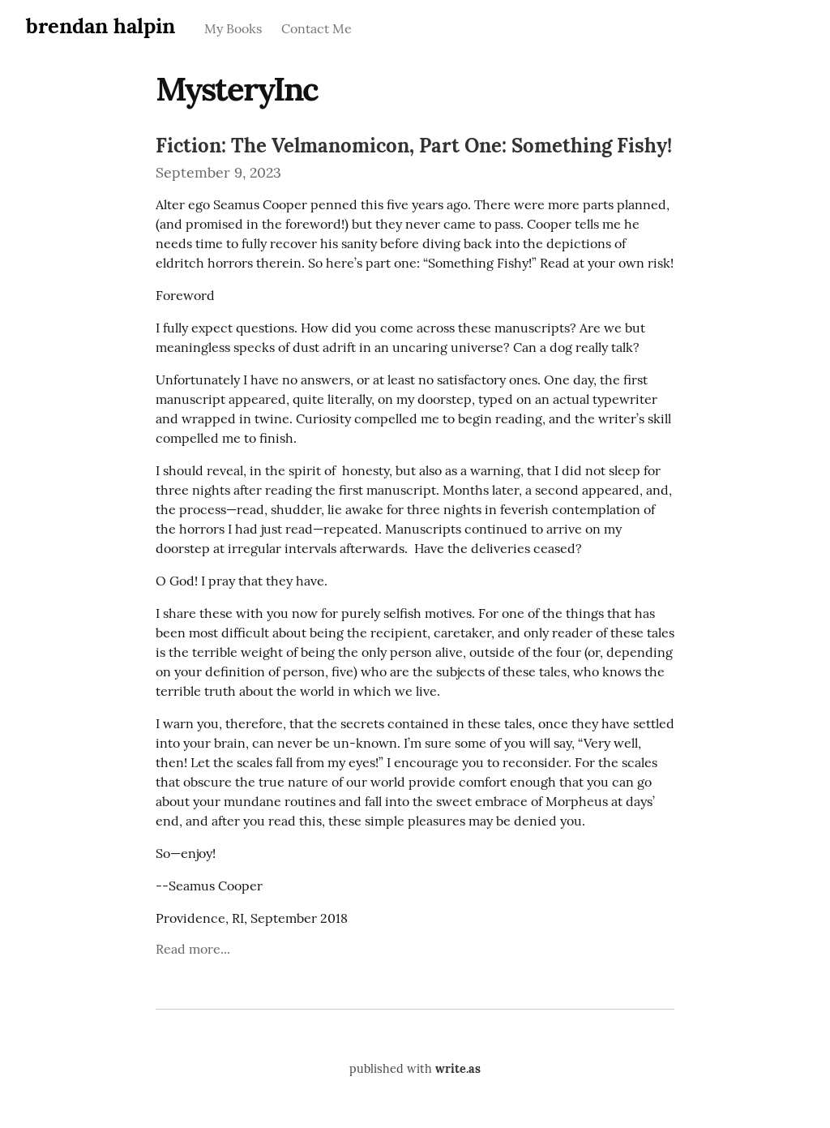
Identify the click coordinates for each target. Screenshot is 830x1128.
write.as (458, 1069)
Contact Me (316, 28)
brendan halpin (100, 25)
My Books (233, 28)
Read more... (193, 949)
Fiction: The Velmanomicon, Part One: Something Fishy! (414, 145)
